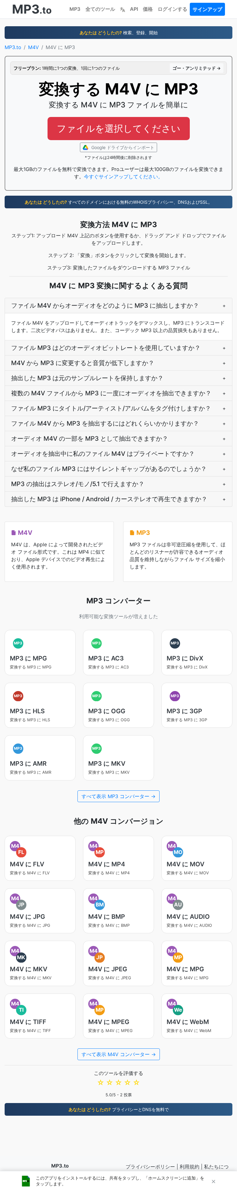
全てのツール (100, 9)
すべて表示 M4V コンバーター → (118, 1054)
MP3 (75, 9)
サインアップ (207, 9)
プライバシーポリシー (150, 1167)
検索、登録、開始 (119, 32)
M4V (33, 47)
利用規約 (189, 1167)
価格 (148, 9)
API (134, 9)
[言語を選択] (122, 9)
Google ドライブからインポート (122, 147)
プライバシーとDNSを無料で (119, 1109)
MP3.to (13, 47)
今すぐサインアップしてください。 (123, 176)
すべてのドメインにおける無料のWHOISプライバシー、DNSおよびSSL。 (118, 202)
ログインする (172, 9)
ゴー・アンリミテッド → (197, 68)
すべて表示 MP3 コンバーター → (118, 796)
